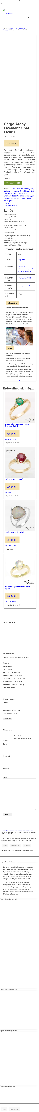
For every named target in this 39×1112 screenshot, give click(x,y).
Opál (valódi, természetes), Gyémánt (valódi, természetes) (25, 268)
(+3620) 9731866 (8, 736)
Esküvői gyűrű (21, 193)
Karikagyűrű (18, 832)
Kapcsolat (6, 628)
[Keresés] (29, 16)
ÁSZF (5, 642)
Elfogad (5, 845)
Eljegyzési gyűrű (4, 832)
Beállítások (27, 845)
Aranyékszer (26, 832)
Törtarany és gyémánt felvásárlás (13, 631)
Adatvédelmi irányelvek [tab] (7, 1086)
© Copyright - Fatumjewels (10, 830)
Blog (4, 637)
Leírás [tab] (7, 203)
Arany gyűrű (28, 188)
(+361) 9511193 (8, 738)
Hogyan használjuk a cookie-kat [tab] (10, 862)
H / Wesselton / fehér (24, 278)
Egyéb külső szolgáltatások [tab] (8, 1031)
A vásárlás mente (8, 645)
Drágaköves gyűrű (27, 191)
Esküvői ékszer (10, 193)
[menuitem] (29, 16)
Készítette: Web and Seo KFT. (25, 830)
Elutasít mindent (15, 845)
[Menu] (33, 16)
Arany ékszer (18, 188)
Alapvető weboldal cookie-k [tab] (8, 899)
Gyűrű (32, 196)
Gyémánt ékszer (10, 196)
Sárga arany (21, 260)
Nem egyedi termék (24, 286)
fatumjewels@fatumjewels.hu (17, 744)
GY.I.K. (5, 634)
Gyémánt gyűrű (23, 196)
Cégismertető (7, 626)
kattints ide (13, 663)
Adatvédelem (7, 640)
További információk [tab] (11, 205)
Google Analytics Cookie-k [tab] (8, 990)
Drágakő (33, 832)
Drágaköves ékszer (11, 191)
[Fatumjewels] (11, 13)
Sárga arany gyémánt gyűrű (14, 198)
